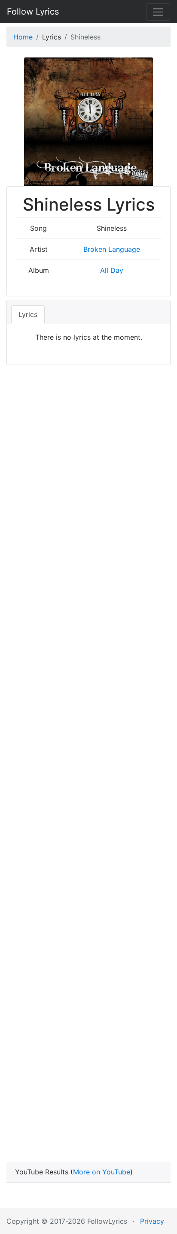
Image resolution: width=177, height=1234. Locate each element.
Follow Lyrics (33, 11)
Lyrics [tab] (27, 314)
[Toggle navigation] (158, 12)
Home (23, 37)
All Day (111, 270)
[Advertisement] (88, 763)
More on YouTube (101, 1172)
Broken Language (111, 249)
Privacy (152, 1221)
